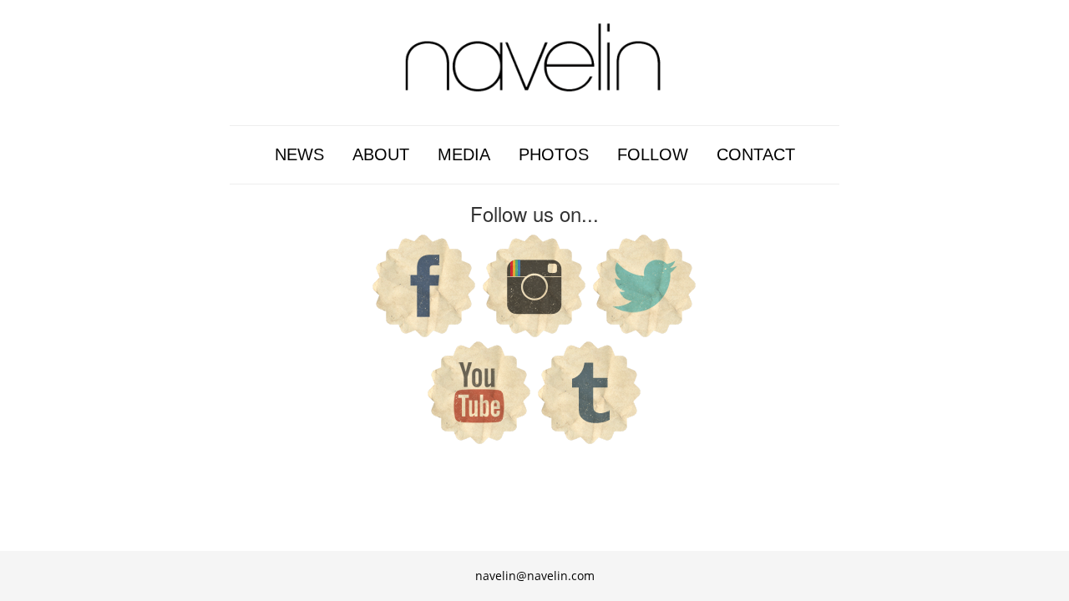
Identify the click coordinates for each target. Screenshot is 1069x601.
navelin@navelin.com (535, 575)
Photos (554, 154)
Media (464, 154)
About (380, 154)
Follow (652, 154)
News (299, 154)
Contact (756, 154)
